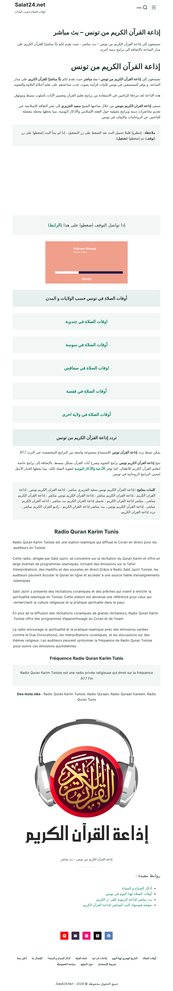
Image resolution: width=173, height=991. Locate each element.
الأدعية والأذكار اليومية (89, 468)
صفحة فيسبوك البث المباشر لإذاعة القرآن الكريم (117, 905)
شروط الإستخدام (107, 964)
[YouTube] (64, 936)
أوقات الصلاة (149, 958)
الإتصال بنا (37, 958)
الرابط (55, 225)
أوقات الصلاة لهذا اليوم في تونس (129, 894)
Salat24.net (30, 4)
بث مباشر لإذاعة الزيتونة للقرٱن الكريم (124, 899)
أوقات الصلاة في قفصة (86, 391)
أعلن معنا (22, 958)
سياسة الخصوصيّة (66, 964)
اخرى (67, 414)
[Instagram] (86, 936)
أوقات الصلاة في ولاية (91, 414)
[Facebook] (109, 936)
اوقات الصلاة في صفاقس (86, 368)
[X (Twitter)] (98, 936)
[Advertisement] (86, 180)
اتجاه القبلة (81, 958)
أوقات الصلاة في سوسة (87, 344)
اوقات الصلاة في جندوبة (86, 321)
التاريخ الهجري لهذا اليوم (125, 958)
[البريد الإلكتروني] (76, 936)
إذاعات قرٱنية (99, 958)
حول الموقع (87, 964)
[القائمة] (153, 7)
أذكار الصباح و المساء (137, 888)
